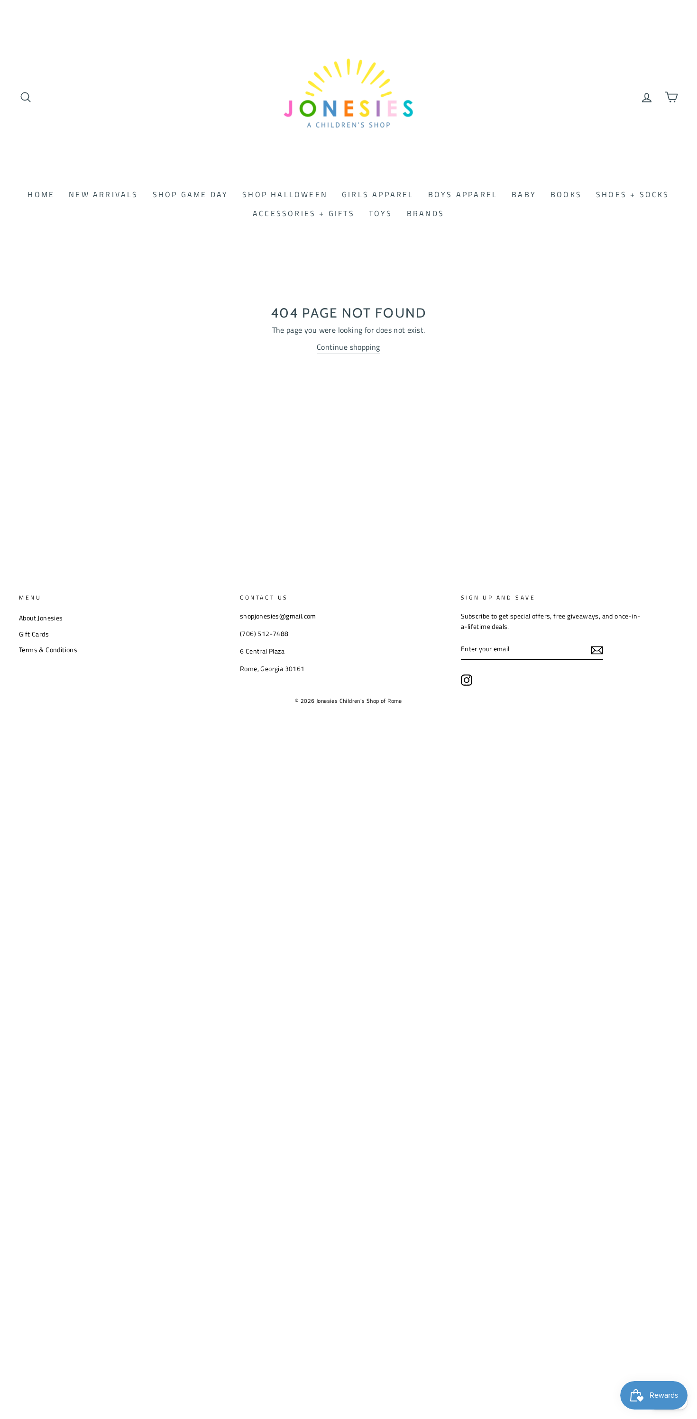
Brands (425, 213)
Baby (524, 194)
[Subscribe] (597, 650)
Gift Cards (34, 634)
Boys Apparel (462, 194)
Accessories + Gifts (304, 213)
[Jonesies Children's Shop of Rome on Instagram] (466, 680)
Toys (381, 213)
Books (566, 194)
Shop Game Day (191, 194)
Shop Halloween (285, 194)
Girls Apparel (378, 194)
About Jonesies (41, 618)
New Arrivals (103, 194)
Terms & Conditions (48, 650)
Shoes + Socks (632, 194)
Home (41, 194)
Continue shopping (348, 347)
